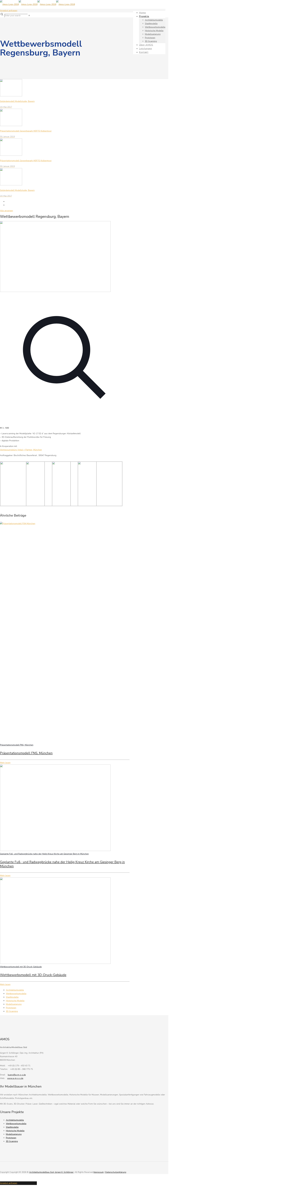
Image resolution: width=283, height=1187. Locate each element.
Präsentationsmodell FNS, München (16, 745)
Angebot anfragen (8, 10)
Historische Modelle (15, 1000)
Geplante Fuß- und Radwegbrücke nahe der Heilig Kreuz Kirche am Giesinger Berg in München (44, 853)
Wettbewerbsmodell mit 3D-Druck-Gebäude (21, 966)
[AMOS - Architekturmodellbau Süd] (37, 4)
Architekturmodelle (15, 990)
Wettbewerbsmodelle (16, 993)
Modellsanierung (14, 1004)
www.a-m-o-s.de (15, 1078)
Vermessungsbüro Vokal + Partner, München (21, 449)
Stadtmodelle (12, 997)
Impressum (99, 1172)
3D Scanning (12, 1011)
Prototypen (11, 1007)
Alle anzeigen (6, 210)
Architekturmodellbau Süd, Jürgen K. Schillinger (51, 1172)
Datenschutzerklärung (115, 1172)
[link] (29, 15)
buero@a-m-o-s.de (17, 1074)
